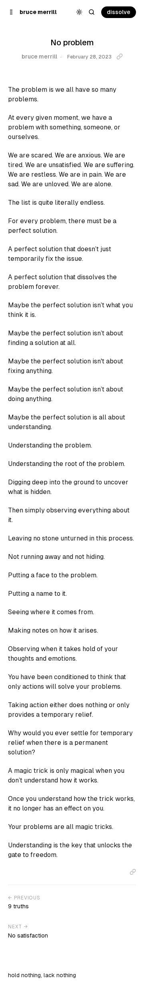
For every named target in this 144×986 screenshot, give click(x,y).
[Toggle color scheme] (79, 12)
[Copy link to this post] (119, 56)
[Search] (92, 12)
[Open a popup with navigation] (11, 12)
